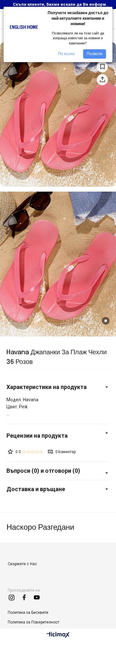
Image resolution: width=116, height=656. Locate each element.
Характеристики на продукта (46, 387)
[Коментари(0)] (58, 435)
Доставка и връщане (35, 489)
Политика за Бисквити (28, 612)
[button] (105, 320)
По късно (66, 54)
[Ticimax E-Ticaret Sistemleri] (58, 635)
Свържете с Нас (22, 564)
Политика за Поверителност (33, 622)
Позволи (94, 54)
